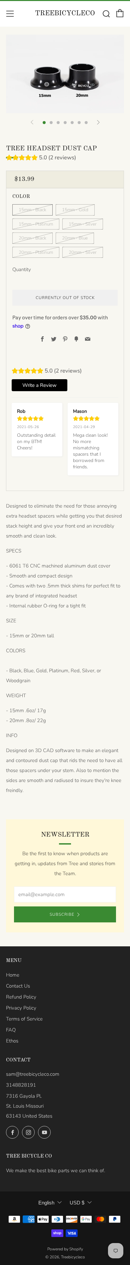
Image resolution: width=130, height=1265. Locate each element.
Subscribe (62, 914)
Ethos (12, 1040)
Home (12, 975)
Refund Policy (21, 997)
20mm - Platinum (36, 252)
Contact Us (18, 986)
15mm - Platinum (36, 224)
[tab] (44, 122)
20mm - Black (32, 238)
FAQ (11, 1030)
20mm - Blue (75, 238)
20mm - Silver (83, 252)
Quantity (21, 269)
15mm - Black (32, 210)
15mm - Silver (83, 224)
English (46, 1202)
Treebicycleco (65, 13)
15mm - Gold (75, 210)
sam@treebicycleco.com (32, 1074)
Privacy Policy (21, 1008)
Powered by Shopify (65, 1249)
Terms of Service (24, 1019)
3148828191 (21, 1085)
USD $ (77, 1202)
